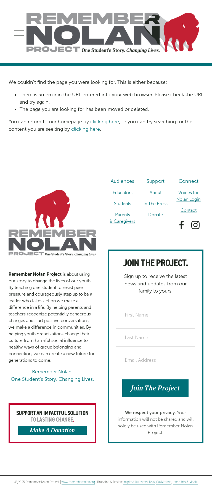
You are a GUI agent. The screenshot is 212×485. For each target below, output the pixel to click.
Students (122, 203)
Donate (155, 214)
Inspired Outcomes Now (139, 482)
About (155, 192)
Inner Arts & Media (185, 482)
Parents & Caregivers (122, 218)
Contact (189, 210)
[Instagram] (195, 225)
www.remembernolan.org (78, 482)
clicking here (104, 121)
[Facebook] (181, 225)
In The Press (156, 203)
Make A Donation (52, 430)
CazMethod (163, 482)
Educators (122, 192)
